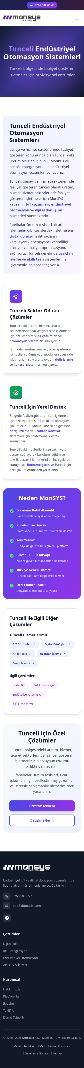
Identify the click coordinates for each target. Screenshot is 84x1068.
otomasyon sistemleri (27, 341)
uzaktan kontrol (47, 431)
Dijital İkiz (19, 685)
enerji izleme (19, 431)
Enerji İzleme (21, 663)
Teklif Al (8, 1010)
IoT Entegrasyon (44, 685)
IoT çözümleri (37, 204)
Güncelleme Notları (35, 1053)
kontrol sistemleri (28, 364)
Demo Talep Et (13, 1017)
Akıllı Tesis (20, 654)
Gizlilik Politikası (24, 1046)
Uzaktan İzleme (50, 654)
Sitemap (56, 1053)
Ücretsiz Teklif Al (42, 806)
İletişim (8, 1003)
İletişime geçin (38, 465)
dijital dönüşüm (48, 210)
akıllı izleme (63, 359)
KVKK (41, 1046)
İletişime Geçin (42, 820)
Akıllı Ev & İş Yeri (23, 704)
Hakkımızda (12, 989)
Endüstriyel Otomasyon (28, 694)
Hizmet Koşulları (59, 1046)
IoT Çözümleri (22, 644)
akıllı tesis (35, 259)
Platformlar (11, 996)
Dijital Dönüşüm (55, 644)
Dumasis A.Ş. (31, 1038)
